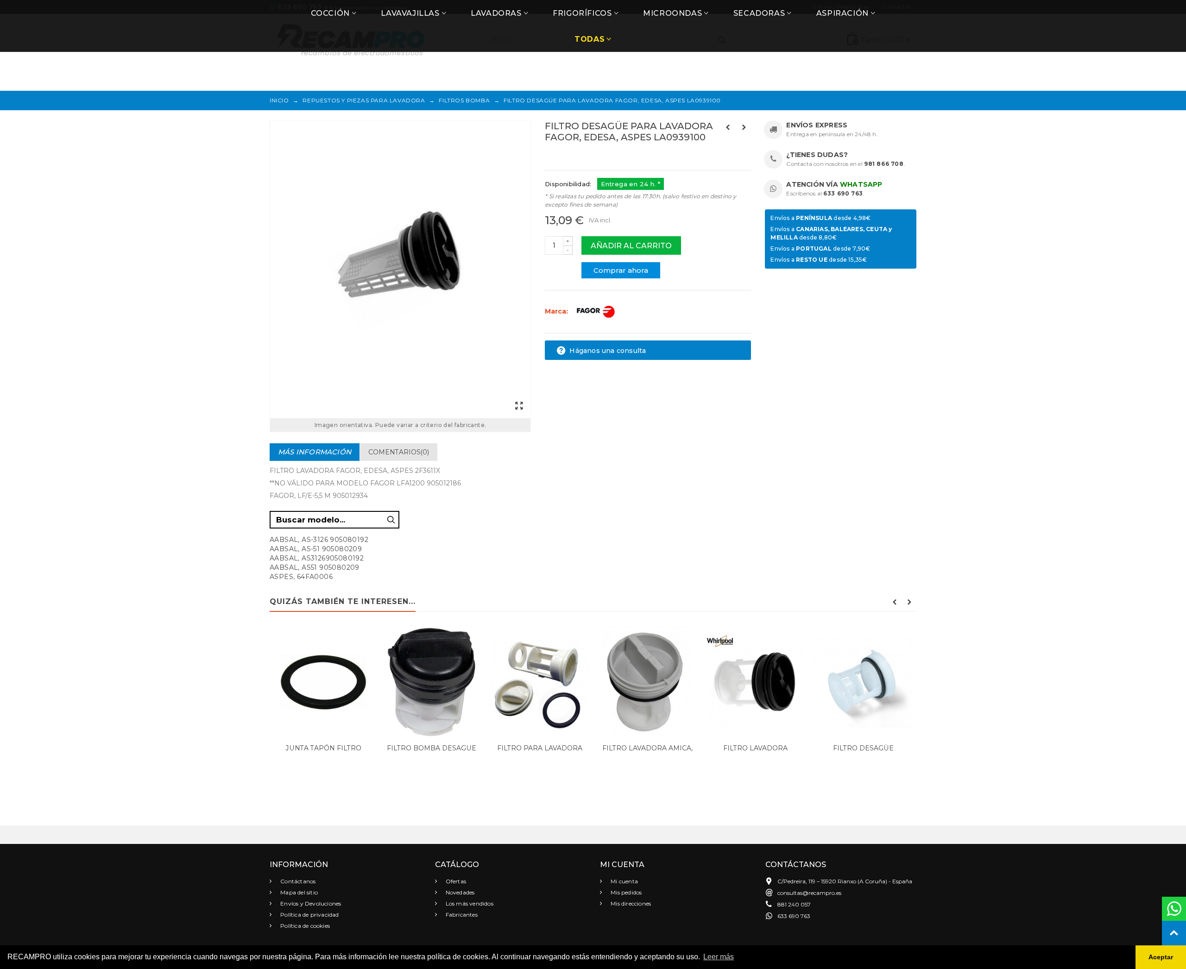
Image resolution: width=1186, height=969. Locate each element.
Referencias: (565, 157)
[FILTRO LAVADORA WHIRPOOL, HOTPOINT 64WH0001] (755, 682)
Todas (589, 39)
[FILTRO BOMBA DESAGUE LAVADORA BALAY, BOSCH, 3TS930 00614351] (431, 682)
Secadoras (759, 13)
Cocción (330, 13)
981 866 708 (884, 163)
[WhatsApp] (1174, 909)
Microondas (672, 13)
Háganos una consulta (607, 350)
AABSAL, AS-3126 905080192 (319, 539)
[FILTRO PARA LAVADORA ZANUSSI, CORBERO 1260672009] (539, 682)
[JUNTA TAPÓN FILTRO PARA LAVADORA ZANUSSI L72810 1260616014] (323, 682)
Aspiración (842, 13)
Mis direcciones (630, 903)
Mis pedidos (625, 892)
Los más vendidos (468, 903)
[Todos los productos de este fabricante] (595, 311)
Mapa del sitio (298, 892)
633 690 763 (843, 193)
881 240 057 (794, 904)
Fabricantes (461, 914)
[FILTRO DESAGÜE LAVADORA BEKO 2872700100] (863, 682)
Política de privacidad (309, 914)
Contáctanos (297, 881)
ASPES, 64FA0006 (301, 577)
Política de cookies (304, 925)
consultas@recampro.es (809, 892)
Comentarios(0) (398, 452)
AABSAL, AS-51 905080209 (316, 549)
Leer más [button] (718, 957)
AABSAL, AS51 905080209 (315, 567)
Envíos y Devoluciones (310, 903)
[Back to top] (1174, 933)
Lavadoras (496, 13)
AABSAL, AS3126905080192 (317, 558)
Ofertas (455, 881)
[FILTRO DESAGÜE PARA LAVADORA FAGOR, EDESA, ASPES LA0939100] (400, 269)
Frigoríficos (582, 13)
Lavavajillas (410, 13)
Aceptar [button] (1160, 957)
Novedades (459, 892)
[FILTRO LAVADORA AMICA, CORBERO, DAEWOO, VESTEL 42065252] (647, 682)
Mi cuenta (623, 881)
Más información (314, 451)
